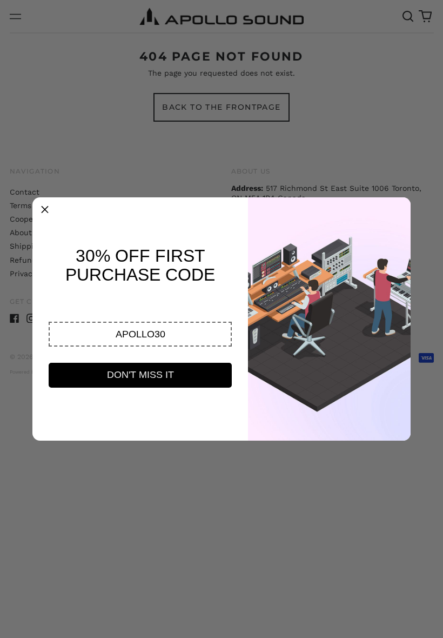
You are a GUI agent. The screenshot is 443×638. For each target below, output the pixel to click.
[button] (140, 334)
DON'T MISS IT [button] (140, 374)
